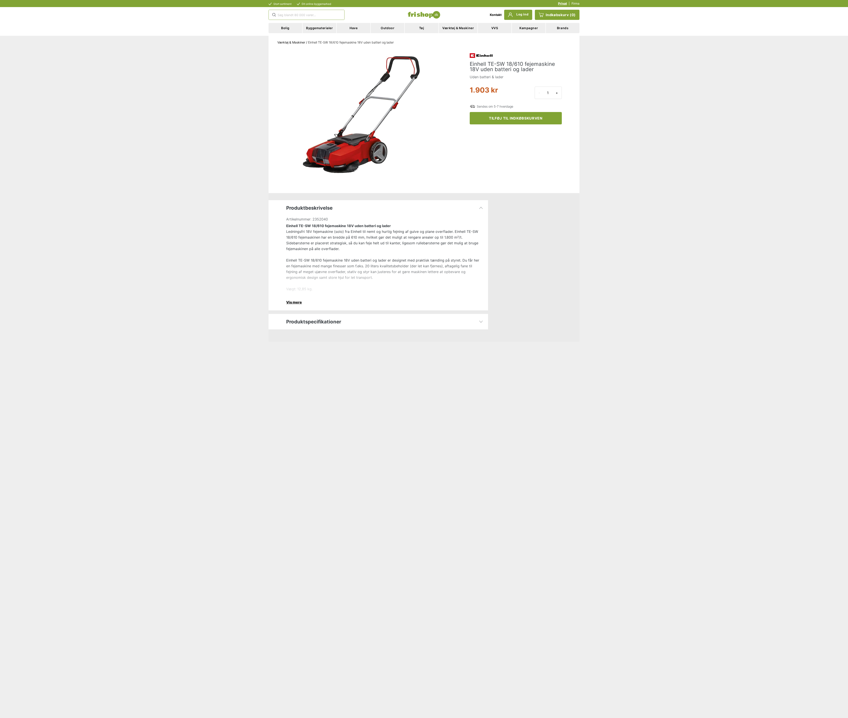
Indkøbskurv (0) (561, 15)
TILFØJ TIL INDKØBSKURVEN (515, 118)
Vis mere (294, 302)
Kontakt (496, 15)
